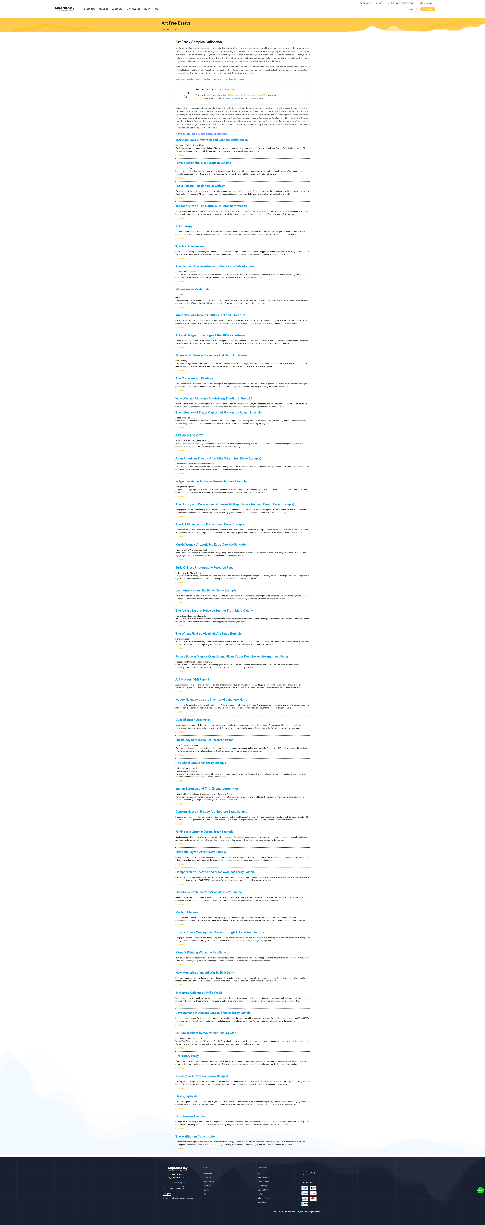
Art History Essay (187, 1056)
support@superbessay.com (174, 1185)
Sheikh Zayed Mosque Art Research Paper (204, 739)
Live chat (424, 3)
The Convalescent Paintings (194, 378)
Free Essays (166, 29)
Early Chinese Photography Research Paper (205, 567)
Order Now (89, 9)
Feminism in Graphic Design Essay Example (204, 831)
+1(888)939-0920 (402, 3)
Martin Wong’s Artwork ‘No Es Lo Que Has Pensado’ (210, 544)
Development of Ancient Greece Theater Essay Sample (213, 1012)
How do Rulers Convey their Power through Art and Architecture (219, 932)
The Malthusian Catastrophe (195, 1136)
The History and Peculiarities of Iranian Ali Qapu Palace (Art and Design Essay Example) (234, 504)
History (261, 1194)
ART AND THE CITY (189, 435)
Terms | (165, 1198)
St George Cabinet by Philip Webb (198, 992)
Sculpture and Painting (191, 1116)
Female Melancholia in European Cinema (203, 162)
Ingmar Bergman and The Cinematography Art (207, 788)
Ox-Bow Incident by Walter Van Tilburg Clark (206, 1033)
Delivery (189, 1198)
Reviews (148, 9)
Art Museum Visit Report (192, 679)
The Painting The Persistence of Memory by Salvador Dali (214, 266)
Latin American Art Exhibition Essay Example (205, 590)
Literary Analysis (264, 1198)
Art (259, 1174)
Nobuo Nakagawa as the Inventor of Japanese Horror (212, 699)
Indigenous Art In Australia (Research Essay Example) (211, 481)
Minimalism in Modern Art (193, 289)
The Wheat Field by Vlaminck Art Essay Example (208, 633)
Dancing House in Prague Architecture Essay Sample (211, 811)
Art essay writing (206, 52)
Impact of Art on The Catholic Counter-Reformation (211, 206)
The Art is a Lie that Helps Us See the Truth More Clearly (214, 610)
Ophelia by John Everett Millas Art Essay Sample (208, 892)
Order (429, 9)
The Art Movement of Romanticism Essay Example (209, 524)
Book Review (263, 1178)
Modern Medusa (186, 912)
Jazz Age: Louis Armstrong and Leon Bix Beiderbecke (211, 139)
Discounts (117, 9)
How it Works (133, 9)
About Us (103, 9)
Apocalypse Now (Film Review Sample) (201, 1076)
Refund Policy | (180, 1198)
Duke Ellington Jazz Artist (193, 719)
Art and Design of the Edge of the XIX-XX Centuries (210, 335)
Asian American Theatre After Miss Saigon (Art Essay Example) (218, 458)
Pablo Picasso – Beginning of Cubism (200, 185)
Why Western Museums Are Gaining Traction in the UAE (213, 398)
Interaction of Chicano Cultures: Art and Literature (210, 315)
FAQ (157, 9)
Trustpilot (167, 1194)
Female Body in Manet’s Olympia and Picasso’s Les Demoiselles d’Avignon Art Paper (231, 656)
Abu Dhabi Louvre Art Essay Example (200, 762)
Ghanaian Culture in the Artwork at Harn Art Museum (212, 355)
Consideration (263, 1182)
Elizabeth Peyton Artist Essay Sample (200, 852)
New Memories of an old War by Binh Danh (204, 972)
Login (411, 9)
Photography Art (187, 1096)
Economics (262, 1186)
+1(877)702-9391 (371, 3)
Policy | (171, 1198)
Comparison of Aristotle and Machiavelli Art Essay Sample (215, 872)
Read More (179, 155)
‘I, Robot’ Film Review (189, 246)
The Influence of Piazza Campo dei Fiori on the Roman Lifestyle (218, 412)
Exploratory (263, 1190)
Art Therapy (183, 226)
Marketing (262, 1202)
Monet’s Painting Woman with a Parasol (202, 952)
